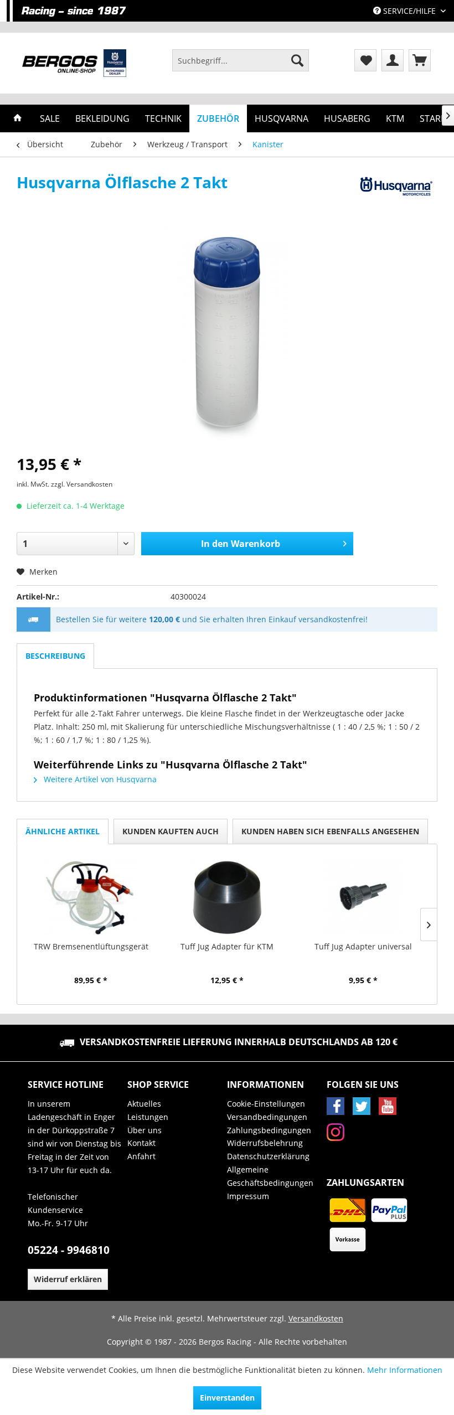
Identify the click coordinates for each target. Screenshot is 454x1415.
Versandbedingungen (267, 1117)
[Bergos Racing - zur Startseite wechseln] (74, 63)
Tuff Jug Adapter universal (363, 946)
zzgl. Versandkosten (81, 484)
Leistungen (147, 1117)
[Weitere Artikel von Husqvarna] (395, 193)
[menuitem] (240, 60)
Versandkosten (315, 1318)
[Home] (18, 118)
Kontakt (141, 1143)
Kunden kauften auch (170, 831)
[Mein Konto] (392, 60)
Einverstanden (227, 1397)
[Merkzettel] (365, 60)
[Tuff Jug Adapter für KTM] (227, 897)
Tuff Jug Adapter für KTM (227, 946)
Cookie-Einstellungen (266, 1103)
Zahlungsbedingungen (269, 1130)
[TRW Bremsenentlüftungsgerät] (91, 897)
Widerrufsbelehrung (265, 1143)
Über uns (144, 1130)
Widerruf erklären (68, 1279)
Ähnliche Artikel (62, 831)
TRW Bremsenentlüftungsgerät (91, 946)
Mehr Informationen (404, 1370)
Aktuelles (144, 1103)
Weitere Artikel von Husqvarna (99, 779)
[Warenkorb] (420, 60)
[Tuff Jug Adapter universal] (363, 897)
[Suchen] (297, 60)
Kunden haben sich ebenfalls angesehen (330, 831)
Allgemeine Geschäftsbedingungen (270, 1176)
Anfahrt (141, 1156)
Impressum (248, 1196)
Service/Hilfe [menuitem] (409, 11)
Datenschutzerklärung (268, 1156)
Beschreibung (55, 655)
